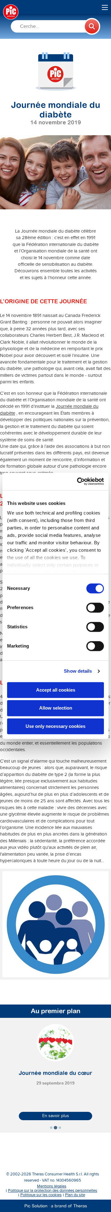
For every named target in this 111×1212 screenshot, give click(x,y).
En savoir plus (55, 1115)
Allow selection (55, 708)
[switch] (95, 608)
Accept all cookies (55, 690)
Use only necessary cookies (55, 726)
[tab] (51, 1127)
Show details (78, 671)
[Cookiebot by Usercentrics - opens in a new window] (78, 481)
